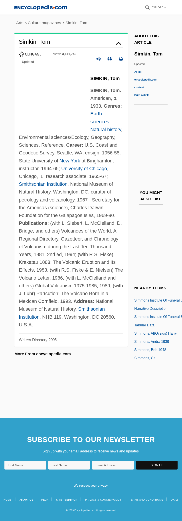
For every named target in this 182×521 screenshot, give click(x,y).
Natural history (105, 129)
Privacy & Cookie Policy (103, 499)
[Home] (40, 7)
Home (8, 499)
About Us (26, 499)
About (145, 79)
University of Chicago (84, 168)
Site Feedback (66, 499)
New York (69, 161)
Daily (174, 499)
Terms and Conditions (146, 499)
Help (44, 499)
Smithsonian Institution (43, 184)
